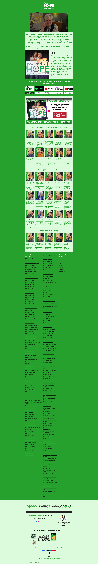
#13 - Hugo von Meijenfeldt (49, 460)
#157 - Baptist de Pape (30, 333)
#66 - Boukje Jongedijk (48, 333)
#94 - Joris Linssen (47, 269)
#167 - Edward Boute (30, 312)
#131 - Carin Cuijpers (29, 389)
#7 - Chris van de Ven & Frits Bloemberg (49, 477)
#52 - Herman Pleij (47, 364)
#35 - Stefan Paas (47, 406)
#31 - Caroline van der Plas (49, 415)
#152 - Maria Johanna (30, 344)
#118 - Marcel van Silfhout (31, 418)
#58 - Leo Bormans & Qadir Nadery (49, 351)
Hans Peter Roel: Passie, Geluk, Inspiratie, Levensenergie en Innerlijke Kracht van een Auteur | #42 (30, 186)
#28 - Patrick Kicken (47, 423)
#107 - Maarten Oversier (30, 442)
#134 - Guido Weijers (29, 383)
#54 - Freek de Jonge (47, 360)
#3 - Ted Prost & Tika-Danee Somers (49, 488)
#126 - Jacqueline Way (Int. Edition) (33, 400)
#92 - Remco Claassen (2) (48, 274)
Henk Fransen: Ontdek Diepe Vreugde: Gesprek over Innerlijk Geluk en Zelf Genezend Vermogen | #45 (39, 143)
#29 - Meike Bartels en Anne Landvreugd (49, 420)
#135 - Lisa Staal (29, 381)
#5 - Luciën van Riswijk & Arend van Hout (50, 483)
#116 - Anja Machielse (30, 423)
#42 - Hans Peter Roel (48, 388)
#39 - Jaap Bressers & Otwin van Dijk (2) (49, 395)
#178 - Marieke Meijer (30, 288)
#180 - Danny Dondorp (30, 284)
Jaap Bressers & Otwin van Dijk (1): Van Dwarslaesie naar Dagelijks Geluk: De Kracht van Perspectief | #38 (49, 186)
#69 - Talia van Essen (47, 327)
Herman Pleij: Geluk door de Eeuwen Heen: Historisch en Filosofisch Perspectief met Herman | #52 (67, 186)
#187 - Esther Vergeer (30, 269)
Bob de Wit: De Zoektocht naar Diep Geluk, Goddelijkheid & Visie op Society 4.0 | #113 (49, 161)
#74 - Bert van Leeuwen (48, 316)
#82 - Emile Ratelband (48, 296)
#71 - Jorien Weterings (48, 322)
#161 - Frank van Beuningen (31, 325)
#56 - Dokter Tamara (47, 356)
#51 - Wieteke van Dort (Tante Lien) (50, 367)
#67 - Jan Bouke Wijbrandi (49, 331)
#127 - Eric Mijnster (29, 398)
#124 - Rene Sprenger (30, 405)
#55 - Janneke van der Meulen (49, 358)
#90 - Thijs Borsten (47, 278)
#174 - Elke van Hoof (29, 297)
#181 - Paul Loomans (29, 282)
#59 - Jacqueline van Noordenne (50, 348)
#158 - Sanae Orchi (29, 331)
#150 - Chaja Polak (29, 348)
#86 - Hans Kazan (47, 288)
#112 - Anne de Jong (29, 431)
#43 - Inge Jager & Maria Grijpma (48, 386)
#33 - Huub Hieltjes (47, 411)
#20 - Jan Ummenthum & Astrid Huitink (50, 443)
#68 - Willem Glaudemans (49, 329)
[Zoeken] (61, 12)
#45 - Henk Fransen (47, 381)
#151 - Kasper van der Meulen (32, 346)
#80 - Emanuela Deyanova (49, 301)
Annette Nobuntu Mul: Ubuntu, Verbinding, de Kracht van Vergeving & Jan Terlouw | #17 (49, 204)
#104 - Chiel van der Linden (31, 448)
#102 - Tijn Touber (29, 453)
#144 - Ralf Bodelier (29, 361)
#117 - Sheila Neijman (30, 420)
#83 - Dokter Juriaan (47, 294)
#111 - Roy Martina (29, 433)
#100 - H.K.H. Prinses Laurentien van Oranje (50, 256)
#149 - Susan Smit (29, 351)
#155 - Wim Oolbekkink (30, 338)
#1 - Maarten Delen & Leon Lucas (49, 495)
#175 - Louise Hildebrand (30, 295)
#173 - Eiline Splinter (29, 299)
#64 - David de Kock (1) (48, 337)
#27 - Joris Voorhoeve (47, 425)
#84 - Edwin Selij (46, 292)
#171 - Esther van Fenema (31, 303)
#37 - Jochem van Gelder (48, 401)
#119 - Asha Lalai (29, 416)
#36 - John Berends (47, 403)
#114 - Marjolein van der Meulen (32, 427)
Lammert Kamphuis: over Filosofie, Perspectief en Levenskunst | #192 (29, 246)
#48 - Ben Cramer (47, 374)
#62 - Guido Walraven (48, 342)
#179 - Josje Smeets (29, 286)
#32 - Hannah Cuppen (48, 413)
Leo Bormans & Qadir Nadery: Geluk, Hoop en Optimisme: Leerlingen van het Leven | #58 (39, 223)
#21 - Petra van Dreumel (48, 441)
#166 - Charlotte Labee (30, 314)
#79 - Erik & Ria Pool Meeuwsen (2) (50, 303)
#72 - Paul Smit (46, 320)
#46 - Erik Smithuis (47, 378)
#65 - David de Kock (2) (48, 335)
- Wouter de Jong (30, 265)
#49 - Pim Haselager (47, 372)
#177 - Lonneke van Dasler (31, 290)
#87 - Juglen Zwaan (47, 286)
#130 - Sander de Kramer (30, 391)
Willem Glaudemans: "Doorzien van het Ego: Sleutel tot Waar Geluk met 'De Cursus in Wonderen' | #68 (39, 162)
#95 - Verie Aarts (46, 267)
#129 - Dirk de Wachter (30, 393)
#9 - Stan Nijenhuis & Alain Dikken (49, 471)
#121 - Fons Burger (29, 412)
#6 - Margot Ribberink (48, 480)
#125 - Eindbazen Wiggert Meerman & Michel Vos (33, 403)
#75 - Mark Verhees (47, 314)
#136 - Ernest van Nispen (31, 378)
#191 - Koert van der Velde (31, 260)
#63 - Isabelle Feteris (47, 340)
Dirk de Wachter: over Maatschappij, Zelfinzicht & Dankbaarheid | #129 (58, 161)
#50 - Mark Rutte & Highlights (49, 370)
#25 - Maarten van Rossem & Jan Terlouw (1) (49, 431)
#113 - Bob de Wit (29, 429)
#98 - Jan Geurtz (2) (47, 261)
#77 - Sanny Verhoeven (48, 309)
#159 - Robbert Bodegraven (31, 329)
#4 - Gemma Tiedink (47, 486)
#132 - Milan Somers (29, 387)
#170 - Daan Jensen (29, 306)
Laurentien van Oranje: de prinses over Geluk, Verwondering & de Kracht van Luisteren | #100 (58, 204)
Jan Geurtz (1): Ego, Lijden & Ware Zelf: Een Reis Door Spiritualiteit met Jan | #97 (49, 142)
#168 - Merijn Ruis (29, 310)
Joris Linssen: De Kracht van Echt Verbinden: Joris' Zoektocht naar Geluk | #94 (58, 185)
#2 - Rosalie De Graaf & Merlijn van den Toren (50, 492)
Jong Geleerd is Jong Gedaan (66, 524)
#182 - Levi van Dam (29, 280)
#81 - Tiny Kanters (47, 298)
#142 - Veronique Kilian (30, 366)
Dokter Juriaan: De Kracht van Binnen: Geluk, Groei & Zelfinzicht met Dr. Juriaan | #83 (49, 222)
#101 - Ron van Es (29, 455)
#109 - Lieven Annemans (30, 438)
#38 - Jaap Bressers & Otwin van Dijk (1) (49, 399)
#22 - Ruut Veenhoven (48, 438)
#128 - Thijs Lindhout (29, 396)
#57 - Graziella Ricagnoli (48, 354)
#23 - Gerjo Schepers (47, 436)
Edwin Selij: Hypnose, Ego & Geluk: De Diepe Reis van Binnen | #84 (67, 222)
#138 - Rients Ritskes (29, 374)
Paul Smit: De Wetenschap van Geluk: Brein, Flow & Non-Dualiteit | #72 (68, 161)
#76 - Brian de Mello (47, 312)
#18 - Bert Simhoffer (47, 448)
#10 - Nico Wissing (47, 468)
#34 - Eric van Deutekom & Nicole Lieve (49, 409)
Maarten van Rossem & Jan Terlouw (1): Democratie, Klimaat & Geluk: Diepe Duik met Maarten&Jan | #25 (58, 143)
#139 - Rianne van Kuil (30, 372)
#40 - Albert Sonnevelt (48, 392)
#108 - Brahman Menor (30, 440)
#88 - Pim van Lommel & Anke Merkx (50, 283)
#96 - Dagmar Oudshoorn (48, 265)
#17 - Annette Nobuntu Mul (49, 450)
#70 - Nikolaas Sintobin (48, 324)
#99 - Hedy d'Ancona (47, 259)
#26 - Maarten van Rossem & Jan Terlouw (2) (49, 428)
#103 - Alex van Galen (30, 450)
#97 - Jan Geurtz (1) (47, 263)
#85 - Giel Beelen (46, 290)
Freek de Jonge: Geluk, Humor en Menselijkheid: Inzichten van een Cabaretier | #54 (39, 204)
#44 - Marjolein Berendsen (49, 383)
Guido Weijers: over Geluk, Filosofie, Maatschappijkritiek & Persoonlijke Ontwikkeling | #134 (68, 205)
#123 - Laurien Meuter (30, 408)
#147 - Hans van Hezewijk (31, 355)
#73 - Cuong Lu (46, 318)
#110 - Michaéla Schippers (31, 435)
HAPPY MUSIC (59, 537)
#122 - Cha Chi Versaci (30, 410)
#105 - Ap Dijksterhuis (30, 446)
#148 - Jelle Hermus (29, 353)
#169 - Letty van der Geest (31, 308)
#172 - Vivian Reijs (29, 301)
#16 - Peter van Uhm (47, 452)
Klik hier (39, 539)
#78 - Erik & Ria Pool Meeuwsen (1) (50, 307)
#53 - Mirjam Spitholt (47, 362)
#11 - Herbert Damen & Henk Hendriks (49, 465)
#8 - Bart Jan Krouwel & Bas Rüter (49, 474)
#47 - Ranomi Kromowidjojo (49, 376)
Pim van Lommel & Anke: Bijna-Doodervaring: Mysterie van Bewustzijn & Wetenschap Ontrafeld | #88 (30, 143)
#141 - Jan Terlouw (29, 368)
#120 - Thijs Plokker (29, 414)
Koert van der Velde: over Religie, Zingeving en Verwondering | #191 (39, 246)
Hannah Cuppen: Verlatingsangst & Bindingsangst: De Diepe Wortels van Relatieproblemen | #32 (39, 185)
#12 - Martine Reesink (48, 462)
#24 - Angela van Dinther (48, 434)
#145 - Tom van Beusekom (31, 359)
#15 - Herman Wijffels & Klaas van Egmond (50, 455)
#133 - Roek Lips (28, 385)
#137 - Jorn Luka (28, 376)
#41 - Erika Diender (47, 390)
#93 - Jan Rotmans (47, 271)
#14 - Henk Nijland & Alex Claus (50, 458)
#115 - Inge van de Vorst (30, 425)
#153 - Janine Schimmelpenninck (32, 342)
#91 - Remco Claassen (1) (48, 276)
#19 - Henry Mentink (47, 446)
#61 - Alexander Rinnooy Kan (49, 344)
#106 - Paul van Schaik (30, 444)
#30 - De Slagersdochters (48, 418)
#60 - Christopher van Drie (49, 346)
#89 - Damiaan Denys (48, 280)
